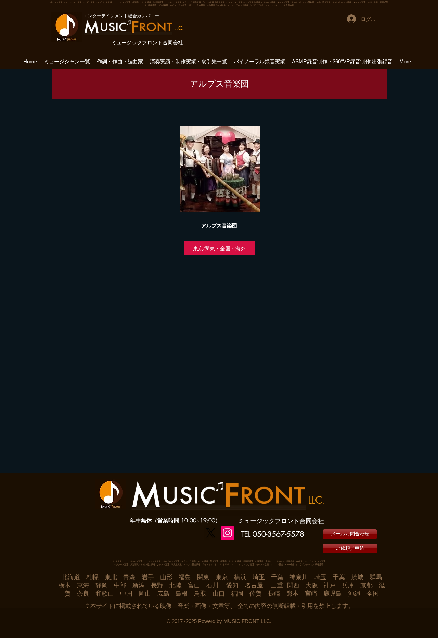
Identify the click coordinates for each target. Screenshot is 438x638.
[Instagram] (227, 533)
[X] (210, 533)
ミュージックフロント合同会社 (147, 42)
